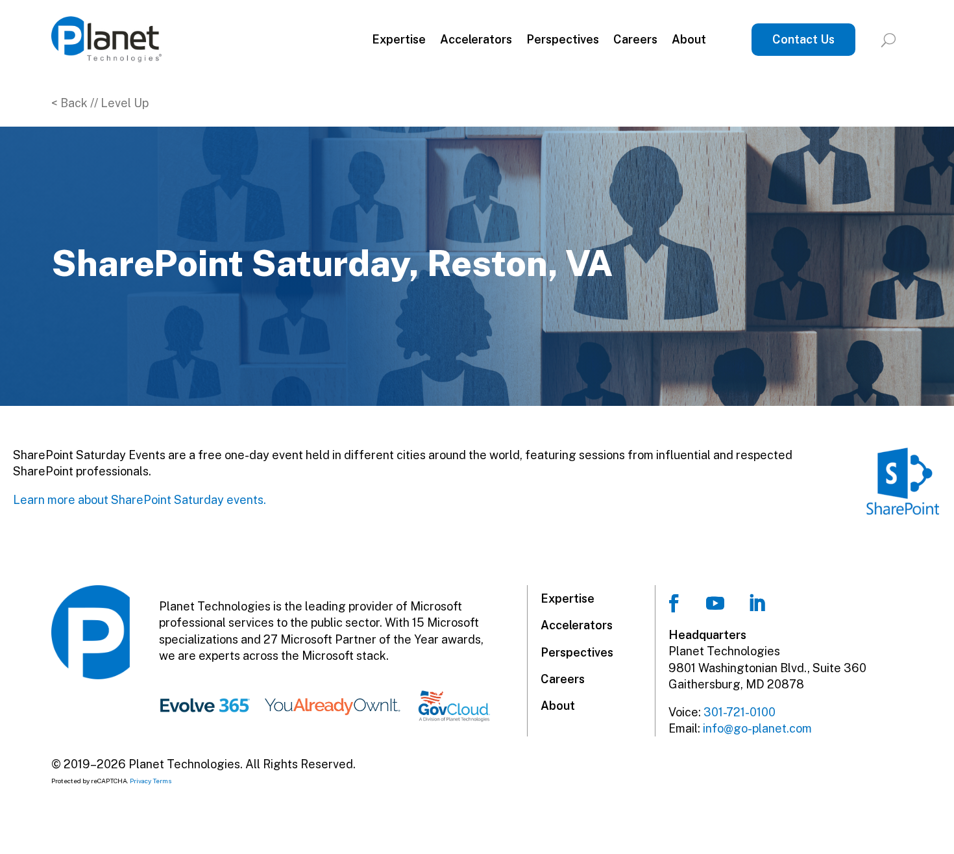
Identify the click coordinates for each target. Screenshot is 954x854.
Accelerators (476, 39)
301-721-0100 (739, 712)
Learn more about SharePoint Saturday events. (139, 500)
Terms (163, 781)
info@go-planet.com (757, 728)
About (689, 39)
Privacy (140, 781)
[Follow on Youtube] (715, 603)
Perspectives (562, 39)
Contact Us (803, 39)
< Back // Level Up (100, 103)
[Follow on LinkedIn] (757, 603)
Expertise (399, 39)
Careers (635, 39)
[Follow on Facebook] (673, 603)
